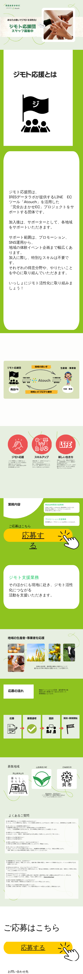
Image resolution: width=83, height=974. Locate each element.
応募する (33, 948)
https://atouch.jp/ (49, 877)
